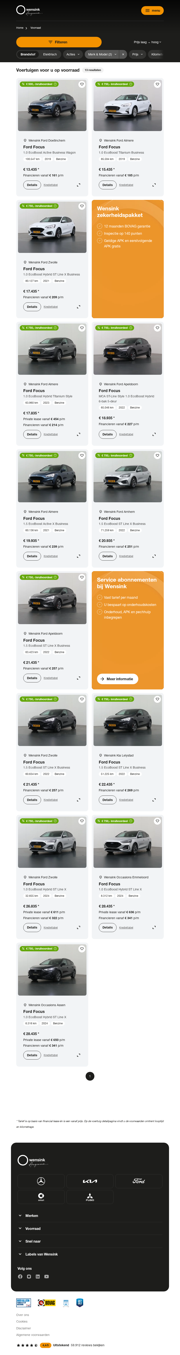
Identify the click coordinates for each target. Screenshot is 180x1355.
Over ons (22, 1315)
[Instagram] (29, 1276)
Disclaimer (23, 1328)
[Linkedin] (37, 1276)
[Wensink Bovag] (47, 1302)
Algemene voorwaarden (33, 1335)
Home (19, 27)
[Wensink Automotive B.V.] (29, 10)
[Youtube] (46, 1276)
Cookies (21, 1321)
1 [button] (90, 1076)
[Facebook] (20, 1276)
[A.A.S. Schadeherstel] (79, 1302)
